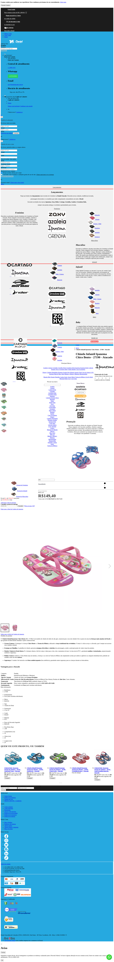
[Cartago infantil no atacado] (57, 289)
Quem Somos (8, 796)
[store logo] (16, 43)
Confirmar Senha (5, 164)
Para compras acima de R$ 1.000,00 (15, 12)
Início (77, 348)
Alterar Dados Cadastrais (11, 827)
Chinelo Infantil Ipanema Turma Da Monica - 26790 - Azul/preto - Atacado (12, 769)
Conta (77, 345)
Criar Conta (7, 35)
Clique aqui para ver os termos (45, 174)
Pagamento (7, 810)
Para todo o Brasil (9, 30)
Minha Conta (8, 33)
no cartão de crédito (9, 18)
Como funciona (8, 808)
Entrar (6, 37)
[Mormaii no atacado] (19, 288)
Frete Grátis (11, 9)
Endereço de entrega (10, 824)
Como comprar (8, 807)
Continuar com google (26, 106)
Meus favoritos (8, 829)
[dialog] (57, 953)
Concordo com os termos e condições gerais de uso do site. (28, 174)
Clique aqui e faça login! (17, 182)
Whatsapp (3, 167)
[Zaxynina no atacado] (19, 381)
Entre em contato (5, 864)
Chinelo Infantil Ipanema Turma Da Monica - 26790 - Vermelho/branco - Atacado (57, 769)
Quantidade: (42, 484)
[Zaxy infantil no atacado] (57, 325)
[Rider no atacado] (19, 294)
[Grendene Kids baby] (20, 355)
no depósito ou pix (9, 24)
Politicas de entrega (9, 816)
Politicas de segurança (10, 815)
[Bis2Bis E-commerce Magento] (9, 939)
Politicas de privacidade (11, 813)
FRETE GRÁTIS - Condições (12, 801)
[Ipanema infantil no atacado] (57, 310)
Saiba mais (63, 2)
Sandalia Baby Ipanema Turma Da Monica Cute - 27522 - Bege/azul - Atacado (102, 769)
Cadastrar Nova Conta (7, 176)
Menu (2, 184)
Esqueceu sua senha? (7, 133)
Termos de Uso (8, 799)
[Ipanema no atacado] (19, 276)
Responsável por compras (8, 171)
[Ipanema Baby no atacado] (19, 362)
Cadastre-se (19, 112)
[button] (109, 566)
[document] (57, 3)
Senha (2, 131)
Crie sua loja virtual (9, 940)
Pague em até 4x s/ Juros (13, 15)
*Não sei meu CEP (29, 506)
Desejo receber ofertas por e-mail (12, 173)
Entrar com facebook (14, 106)
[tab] (57, 184)
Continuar (16, 133)
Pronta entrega (8, 27)
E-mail (2, 128)
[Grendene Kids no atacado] (57, 296)
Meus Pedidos (8, 822)
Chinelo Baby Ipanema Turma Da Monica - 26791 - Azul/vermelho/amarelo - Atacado (80, 770)
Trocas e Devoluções (10, 811)
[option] (4, 384)
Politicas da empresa (10, 797)
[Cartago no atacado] (19, 267)
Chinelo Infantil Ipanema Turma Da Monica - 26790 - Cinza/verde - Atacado (35, 769)
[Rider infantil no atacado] (57, 302)
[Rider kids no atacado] (19, 368)
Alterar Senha (8, 825)
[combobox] (9, 49)
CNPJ (2, 155)
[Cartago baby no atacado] (20, 347)
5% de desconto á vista (13, 21)
